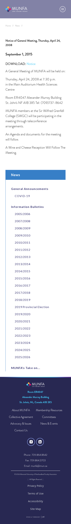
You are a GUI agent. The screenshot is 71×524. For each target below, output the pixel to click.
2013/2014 (22, 264)
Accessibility (35, 501)
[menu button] (63, 9)
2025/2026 (22, 357)
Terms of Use (36, 493)
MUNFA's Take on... (25, 368)
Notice (31, 63)
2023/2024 (22, 342)
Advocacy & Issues (20, 424)
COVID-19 (22, 196)
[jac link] (35, 517)
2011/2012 (22, 249)
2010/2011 (22, 242)
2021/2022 (22, 328)
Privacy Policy (35, 485)
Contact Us (20, 430)
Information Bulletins (27, 206)
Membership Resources (49, 410)
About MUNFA (21, 410)
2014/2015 (22, 271)
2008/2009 (22, 228)
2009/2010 (22, 235)
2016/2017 (22, 285)
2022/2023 (22, 335)
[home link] (16, 9)
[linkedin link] (40, 442)
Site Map (35, 509)
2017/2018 (22, 292)
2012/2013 (22, 257)
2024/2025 (22, 350)
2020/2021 (22, 321)
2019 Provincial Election (32, 307)
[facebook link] (31, 442)
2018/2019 (22, 299)
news (17, 25)
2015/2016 (22, 278)
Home (8, 25)
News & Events (49, 424)
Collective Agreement (21, 417)
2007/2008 (22, 221)
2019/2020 (22, 314)
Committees (49, 417)
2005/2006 (22, 214)
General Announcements (29, 188)
